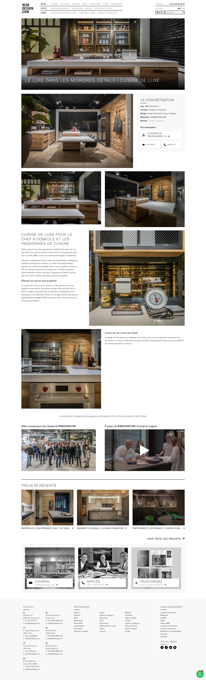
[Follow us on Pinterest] (174, 647)
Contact (159, 3)
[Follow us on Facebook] (166, 647)
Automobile (78, 628)
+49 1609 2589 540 (55, 620)
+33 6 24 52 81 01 (177, 3)
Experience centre (104, 8)
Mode (84, 3)
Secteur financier (131, 628)
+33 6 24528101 (31, 635)
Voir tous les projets (164, 538)
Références (164, 615)
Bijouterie (65, 3)
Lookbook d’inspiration (168, 612)
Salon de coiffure (131, 625)
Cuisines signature (156, 120)
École (101, 620)
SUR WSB (159, 8)
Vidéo (162, 620)
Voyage (127, 631)
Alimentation (78, 623)
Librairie (102, 631)
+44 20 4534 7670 (32, 666)
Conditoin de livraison (168, 628)
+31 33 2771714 (31, 620)
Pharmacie (129, 615)
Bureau (102, 612)
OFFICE (44, 8)
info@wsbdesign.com (32, 623)
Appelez (171, 144)
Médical (89, 8)
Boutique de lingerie (81, 631)
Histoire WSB (165, 623)
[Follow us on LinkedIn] (170, 647)
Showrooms (77, 8)
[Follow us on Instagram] (162, 647)
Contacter (163, 636)
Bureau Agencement (60, 8)
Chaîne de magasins (107, 615)
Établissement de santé (108, 625)
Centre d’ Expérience (132, 623)
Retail (43, 3)
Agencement (117, 3)
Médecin (128, 612)
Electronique (104, 623)
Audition (76, 3)
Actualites (163, 633)
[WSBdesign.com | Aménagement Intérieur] (27, 8)
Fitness (102, 628)
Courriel (150, 144)
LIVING (43, 12)
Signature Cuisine (87, 12)
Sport (106, 3)
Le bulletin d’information (169, 625)
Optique (54, 3)
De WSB (163, 617)
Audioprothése (79, 625)
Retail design (78, 620)
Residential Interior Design (64, 12)
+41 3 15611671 (30, 651)
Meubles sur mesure (107, 12)
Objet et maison (130, 617)
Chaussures (95, 3)
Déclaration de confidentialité (170, 631)
